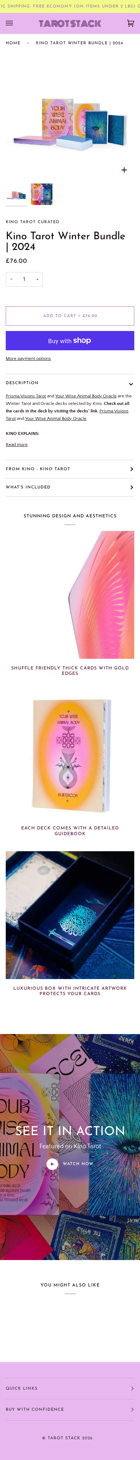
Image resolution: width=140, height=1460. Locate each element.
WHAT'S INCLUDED (28, 487)
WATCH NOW (77, 1164)
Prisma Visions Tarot (26, 395)
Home (13, 43)
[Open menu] (16, 23)
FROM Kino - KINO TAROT (38, 469)
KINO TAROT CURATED (33, 222)
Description (22, 383)
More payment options (28, 358)
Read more (17, 444)
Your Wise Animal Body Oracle (86, 395)
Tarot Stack (64, 1438)
